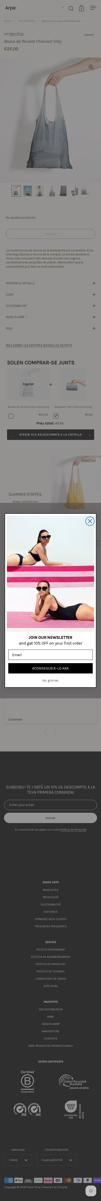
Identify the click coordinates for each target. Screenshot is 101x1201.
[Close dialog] (90, 521)
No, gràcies (50, 680)
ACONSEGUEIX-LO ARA (50, 668)
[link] (50, 574)
